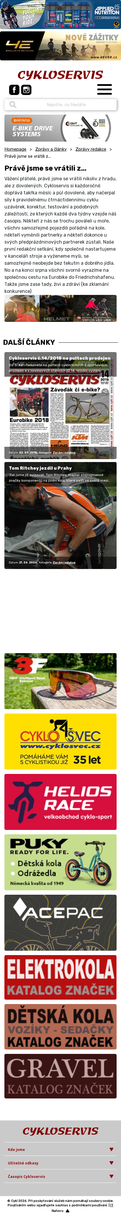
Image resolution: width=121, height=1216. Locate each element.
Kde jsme (16, 1149)
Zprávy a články (51, 149)
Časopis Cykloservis (26, 1176)
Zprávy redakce (90, 149)
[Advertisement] (41, 610)
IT (111, 1205)
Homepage (15, 149)
